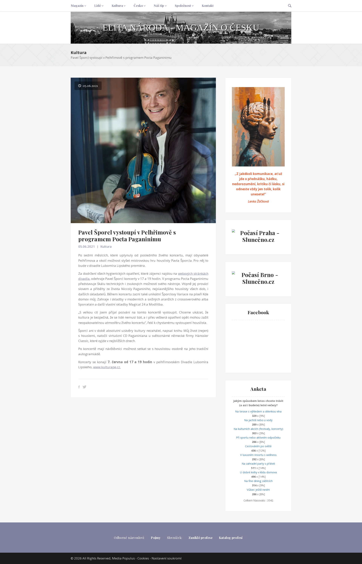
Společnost (183, 5)
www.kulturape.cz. (107, 367)
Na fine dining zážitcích (258, 481)
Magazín (77, 5)
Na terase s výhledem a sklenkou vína (258, 411)
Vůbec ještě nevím (258, 489)
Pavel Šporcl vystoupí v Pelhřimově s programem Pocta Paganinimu (127, 235)
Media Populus (123, 558)
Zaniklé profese (200, 537)
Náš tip (159, 5)
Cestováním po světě (258, 446)
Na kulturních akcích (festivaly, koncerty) (258, 429)
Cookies (143, 558)
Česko (138, 5)
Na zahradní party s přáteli (258, 463)
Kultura (117, 5)
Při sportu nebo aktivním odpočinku (258, 437)
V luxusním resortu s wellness (258, 455)
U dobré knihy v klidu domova (258, 472)
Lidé (97, 5)
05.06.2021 (86, 246)
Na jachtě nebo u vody (258, 420)
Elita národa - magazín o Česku (181, 27)
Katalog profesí (231, 537)
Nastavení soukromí (167, 558)
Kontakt (208, 5)
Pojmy (155, 537)
